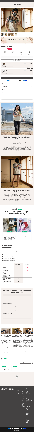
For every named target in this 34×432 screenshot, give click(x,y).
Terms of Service (23, 396)
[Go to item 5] (16, 34)
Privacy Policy (23, 393)
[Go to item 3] (9, 34)
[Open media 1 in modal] (23, 10)
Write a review (25, 362)
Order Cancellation (23, 406)
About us (18, 396)
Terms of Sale (23, 398)
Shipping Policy (23, 391)
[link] (6, 331)
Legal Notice (22, 400)
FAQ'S (18, 390)
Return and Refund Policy (23, 403)
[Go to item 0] (2, 34)
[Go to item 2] (5, 34)
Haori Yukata (8, 63)
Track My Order (18, 394)
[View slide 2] (16, 383)
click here (26, 403)
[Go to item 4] (12, 34)
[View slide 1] (15, 383)
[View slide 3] (17, 383)
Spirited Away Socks (10, 70)
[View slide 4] (18, 383)
